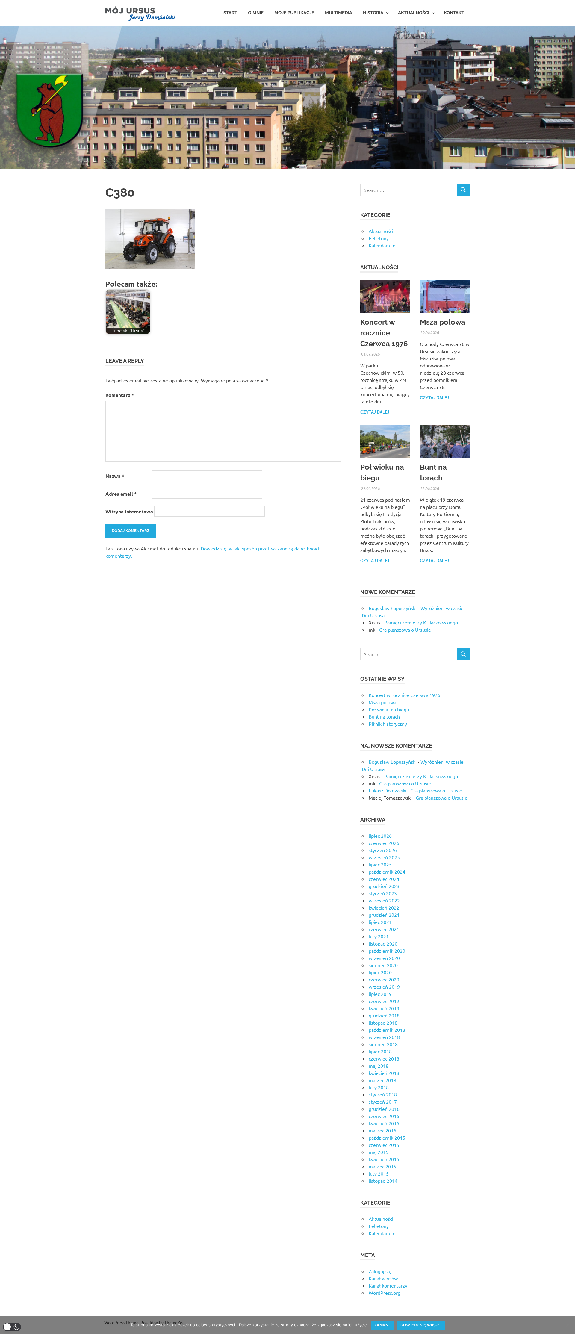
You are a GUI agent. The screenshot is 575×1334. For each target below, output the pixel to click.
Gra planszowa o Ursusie (405, 630)
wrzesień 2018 (384, 1037)
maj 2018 (378, 1066)
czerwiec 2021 (384, 929)
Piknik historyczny (388, 724)
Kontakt (454, 13)
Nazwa (114, 476)
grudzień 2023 (384, 886)
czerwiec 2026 (384, 843)
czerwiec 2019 (384, 1001)
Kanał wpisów (383, 1278)
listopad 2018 (383, 1023)
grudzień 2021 (384, 915)
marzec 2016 (382, 1130)
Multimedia (338, 13)
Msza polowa (442, 322)
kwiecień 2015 (384, 1159)
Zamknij (382, 1325)
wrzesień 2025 (384, 857)
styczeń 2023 (383, 893)
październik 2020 (387, 951)
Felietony (379, 238)
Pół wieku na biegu (389, 709)
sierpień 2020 (383, 965)
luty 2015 (379, 1173)
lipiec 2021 (380, 922)
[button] (12, 1327)
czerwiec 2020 (384, 979)
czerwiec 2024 (384, 879)
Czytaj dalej (374, 412)
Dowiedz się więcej (420, 1325)
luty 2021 (379, 936)
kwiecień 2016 (384, 1123)
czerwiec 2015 (384, 1145)
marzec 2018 (382, 1080)
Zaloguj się (380, 1271)
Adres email (121, 494)
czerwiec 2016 (384, 1116)
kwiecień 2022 (384, 907)
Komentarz (119, 395)
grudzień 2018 (384, 1015)
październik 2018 (387, 1030)
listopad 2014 (383, 1181)
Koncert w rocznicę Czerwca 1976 (384, 333)
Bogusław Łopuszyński (393, 608)
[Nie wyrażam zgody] (568, 1325)
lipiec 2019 (380, 994)
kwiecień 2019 (384, 1008)
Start (230, 13)
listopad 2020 (383, 943)
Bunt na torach (384, 716)
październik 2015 (387, 1138)
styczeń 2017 (383, 1102)
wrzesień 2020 (384, 958)
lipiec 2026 (380, 836)
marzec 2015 (382, 1166)
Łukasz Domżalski (387, 790)
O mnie (256, 13)
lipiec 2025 (380, 864)
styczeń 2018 (383, 1094)
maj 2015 (378, 1152)
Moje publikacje (294, 13)
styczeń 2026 (383, 850)
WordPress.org (384, 1293)
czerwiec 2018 (384, 1058)
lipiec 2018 (380, 1051)
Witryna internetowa (129, 511)
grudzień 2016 (384, 1109)
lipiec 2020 (380, 972)
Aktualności (413, 13)
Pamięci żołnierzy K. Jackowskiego (421, 622)
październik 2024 (387, 872)
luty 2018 (379, 1087)
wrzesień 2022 (384, 900)
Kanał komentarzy (388, 1285)
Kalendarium (382, 245)
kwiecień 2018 (384, 1073)
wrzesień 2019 (384, 987)
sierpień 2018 (383, 1044)
